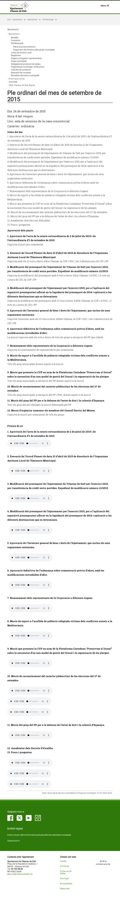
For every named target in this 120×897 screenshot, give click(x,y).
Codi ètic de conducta (21, 70)
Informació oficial (17, 79)
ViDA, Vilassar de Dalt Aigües (22, 85)
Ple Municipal (48, 20)
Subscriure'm (13, 841)
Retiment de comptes (21, 72)
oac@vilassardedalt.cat (21, 874)
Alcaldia (14, 37)
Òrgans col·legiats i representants (26, 58)
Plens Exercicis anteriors (24, 47)
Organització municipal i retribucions (27, 67)
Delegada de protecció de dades (26, 64)
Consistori (15, 40)
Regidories (16, 55)
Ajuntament (17, 20)
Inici (9, 20)
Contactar (64, 866)
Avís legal (64, 878)
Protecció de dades (66, 872)
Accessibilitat (66, 884)
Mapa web (65, 889)
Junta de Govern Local (21, 52)
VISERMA (13, 82)
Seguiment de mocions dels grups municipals (34, 50)
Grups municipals (19, 61)
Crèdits (63, 861)
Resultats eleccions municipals (25, 75)
